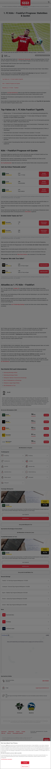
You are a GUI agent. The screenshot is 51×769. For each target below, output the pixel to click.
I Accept (25, 762)
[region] (25, 755)
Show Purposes (25, 766)
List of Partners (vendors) (6, 759)
